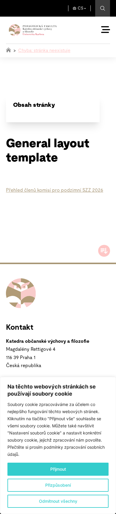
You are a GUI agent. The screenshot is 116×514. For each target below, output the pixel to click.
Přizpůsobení (58, 485)
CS (80, 8)
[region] (58, 445)
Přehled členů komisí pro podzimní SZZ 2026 (54, 190)
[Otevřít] (105, 29)
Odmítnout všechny (58, 501)
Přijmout (58, 469)
